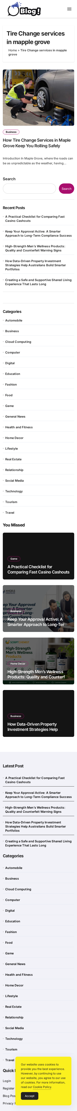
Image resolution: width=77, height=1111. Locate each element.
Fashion (11, 384)
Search (9, 179)
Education (12, 374)
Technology (14, 491)
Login (7, 1081)
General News (15, 416)
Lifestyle (11, 448)
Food (9, 395)
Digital (10, 363)
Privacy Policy (13, 1103)
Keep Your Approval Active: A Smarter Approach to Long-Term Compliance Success (38, 233)
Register (9, 1088)
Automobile (13, 320)
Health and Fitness (19, 427)
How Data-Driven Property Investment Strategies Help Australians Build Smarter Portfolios (35, 265)
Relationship (14, 470)
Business (11, 131)
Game (9, 406)
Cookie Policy (42, 1087)
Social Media (14, 480)
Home (12, 50)
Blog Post (10, 1096)
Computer (12, 352)
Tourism (11, 502)
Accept (29, 1096)
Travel (9, 512)
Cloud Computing (18, 342)
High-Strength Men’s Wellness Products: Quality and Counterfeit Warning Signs (35, 248)
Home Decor (14, 438)
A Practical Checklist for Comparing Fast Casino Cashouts (35, 219)
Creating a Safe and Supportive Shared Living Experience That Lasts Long (38, 282)
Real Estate (13, 459)
